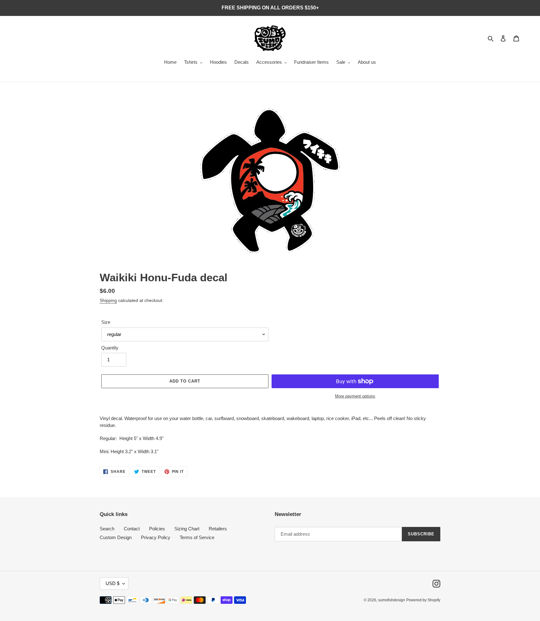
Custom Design (116, 537)
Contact (132, 528)
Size (105, 322)
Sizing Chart (186, 528)
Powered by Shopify (423, 600)
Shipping (108, 300)
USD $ (112, 583)
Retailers (218, 528)
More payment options (355, 396)
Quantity (109, 347)
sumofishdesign (391, 600)
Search (107, 528)
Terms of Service (197, 537)
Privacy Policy (155, 537)
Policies (157, 528)
